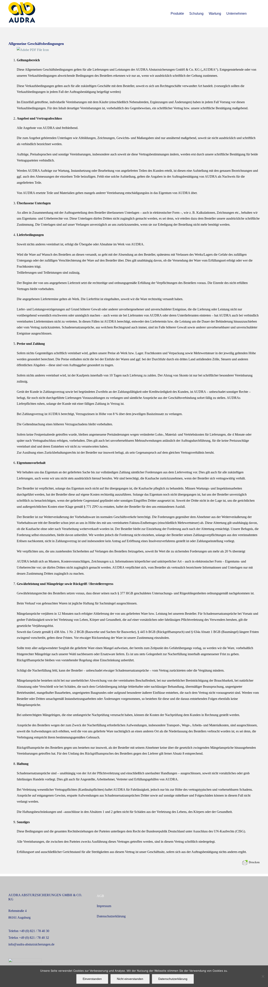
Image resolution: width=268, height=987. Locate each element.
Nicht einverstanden (130, 978)
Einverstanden (92, 978)
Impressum (104, 906)
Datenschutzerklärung (111, 916)
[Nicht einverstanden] (263, 976)
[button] (253, 13)
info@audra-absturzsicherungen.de (31, 944)
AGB (100, 896)
